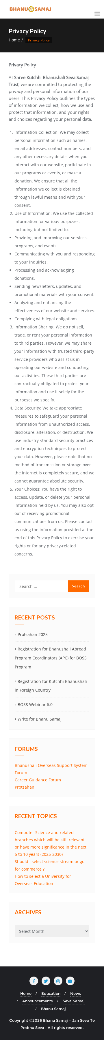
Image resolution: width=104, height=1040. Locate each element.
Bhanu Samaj (53, 1008)
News (75, 993)
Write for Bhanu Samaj (40, 719)
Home (14, 40)
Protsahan (24, 787)
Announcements (37, 1001)
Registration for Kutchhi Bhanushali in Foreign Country (51, 686)
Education (50, 993)
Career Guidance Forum (38, 780)
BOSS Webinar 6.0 (35, 704)
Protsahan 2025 (33, 634)
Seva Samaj (74, 1001)
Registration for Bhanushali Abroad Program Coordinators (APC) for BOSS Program (51, 658)
